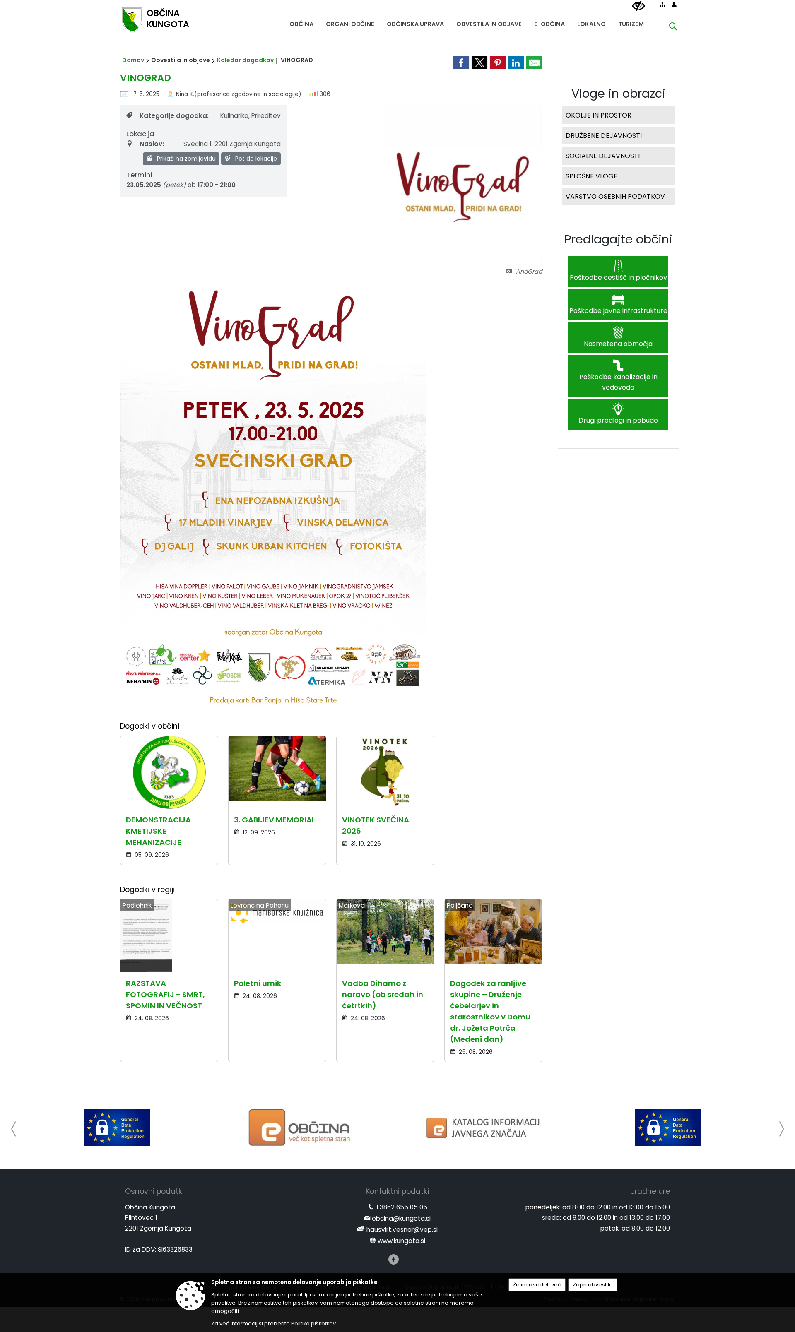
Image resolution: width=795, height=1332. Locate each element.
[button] (14, 1129)
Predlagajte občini (618, 239)
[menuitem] (301, 22)
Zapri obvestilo (593, 1285)
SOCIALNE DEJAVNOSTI (603, 156)
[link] (461, 62)
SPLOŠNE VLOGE (591, 176)
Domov (133, 60)
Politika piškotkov (313, 1323)
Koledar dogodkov (245, 60)
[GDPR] (117, 1127)
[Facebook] (393, 1259)
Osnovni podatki (154, 1191)
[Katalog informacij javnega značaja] (484, 1127)
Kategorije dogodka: (174, 115)
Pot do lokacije (255, 158)
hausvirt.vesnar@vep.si (402, 1229)
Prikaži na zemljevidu (185, 158)
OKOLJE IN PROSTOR (598, 115)
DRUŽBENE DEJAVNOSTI (604, 135)
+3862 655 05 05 (401, 1207)
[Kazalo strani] (662, 4)
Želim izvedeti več (537, 1285)
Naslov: (152, 143)
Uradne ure (650, 1191)
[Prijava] (674, 4)
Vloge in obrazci (618, 93)
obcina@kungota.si (401, 1218)
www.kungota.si (401, 1240)
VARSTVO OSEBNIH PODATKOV (615, 196)
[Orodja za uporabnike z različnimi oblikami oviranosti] (638, 6)
